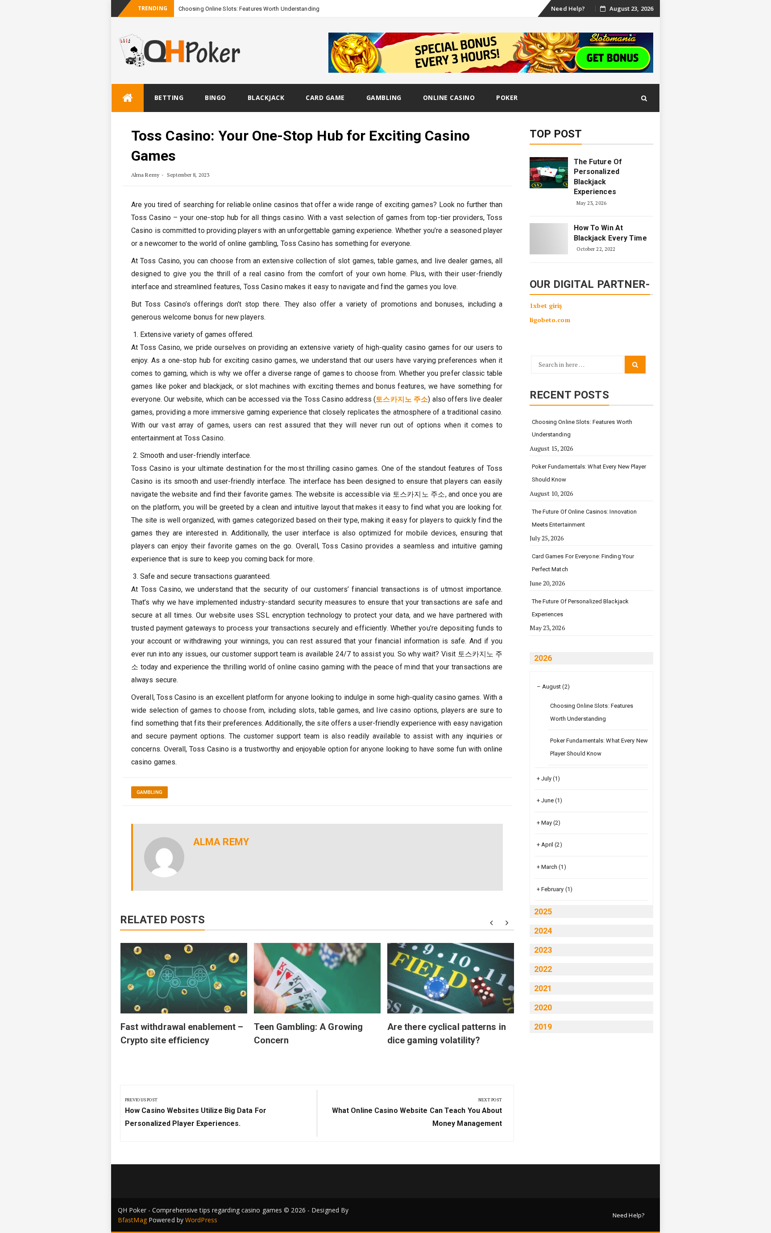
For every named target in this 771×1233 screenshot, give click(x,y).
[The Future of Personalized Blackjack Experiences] (549, 172)
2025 (543, 911)
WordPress (201, 1220)
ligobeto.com (550, 320)
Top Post (556, 134)
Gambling (384, 97)
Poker (507, 97)
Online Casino (449, 97)
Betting (169, 97)
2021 (543, 988)
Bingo (215, 97)
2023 (543, 950)
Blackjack (266, 97)
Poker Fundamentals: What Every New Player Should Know (589, 473)
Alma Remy (145, 174)
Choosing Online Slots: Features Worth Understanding (248, 8)
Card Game (325, 97)
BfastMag (132, 1220)
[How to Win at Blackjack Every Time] (549, 238)
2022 (543, 969)
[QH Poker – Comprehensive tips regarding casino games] (128, 98)
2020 (543, 1007)
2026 (543, 658)
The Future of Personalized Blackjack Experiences (598, 177)
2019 (543, 1026)
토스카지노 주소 (402, 399)
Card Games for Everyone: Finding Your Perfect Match (583, 563)
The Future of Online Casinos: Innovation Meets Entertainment (584, 518)
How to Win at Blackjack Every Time (610, 233)
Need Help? (568, 8)
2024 (543, 930)
